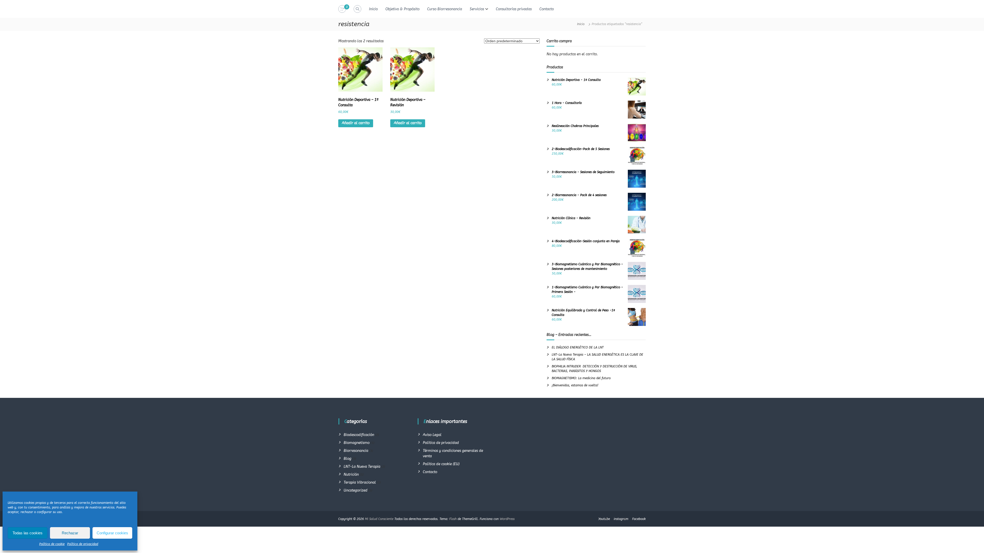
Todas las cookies (28, 533)
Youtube (604, 519)
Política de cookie (52, 544)
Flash (453, 519)
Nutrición (351, 474)
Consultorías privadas (514, 9)
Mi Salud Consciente (379, 519)
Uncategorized (355, 490)
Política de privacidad (82, 544)
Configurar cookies (112, 533)
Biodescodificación (359, 435)
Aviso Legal (432, 435)
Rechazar (70, 533)
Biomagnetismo (357, 443)
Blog (347, 458)
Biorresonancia (356, 451)
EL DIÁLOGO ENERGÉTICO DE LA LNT (578, 347)
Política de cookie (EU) (441, 464)
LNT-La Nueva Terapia (362, 466)
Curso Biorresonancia (444, 9)
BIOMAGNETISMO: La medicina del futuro (581, 378)
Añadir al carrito (356, 123)
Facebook (639, 519)
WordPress (507, 519)
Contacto (546, 9)
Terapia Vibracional (360, 482)
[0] (342, 9)
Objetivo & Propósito (402, 9)
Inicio (373, 9)
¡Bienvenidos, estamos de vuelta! (575, 385)
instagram (621, 519)
